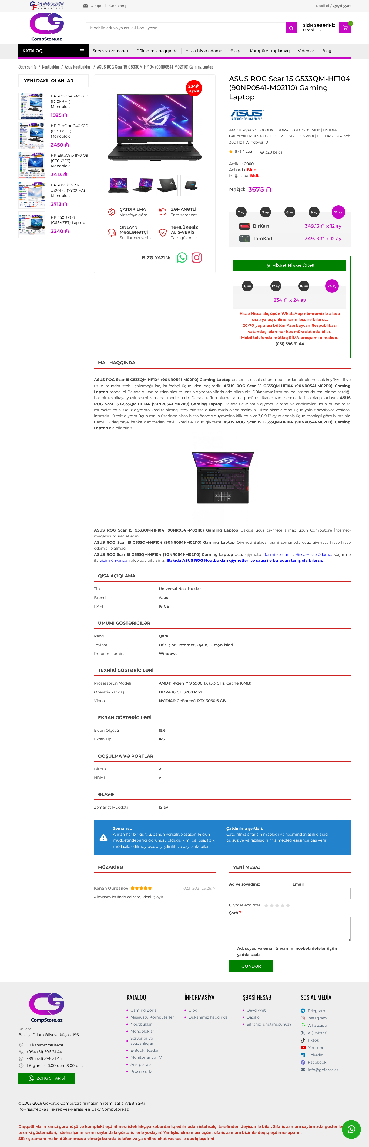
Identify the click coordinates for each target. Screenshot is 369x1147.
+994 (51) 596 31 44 (44, 1051)
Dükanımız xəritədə (44, 1045)
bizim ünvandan (114, 560)
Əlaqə (95, 6)
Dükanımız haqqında (156, 50)
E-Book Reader (144, 1050)
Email (298, 884)
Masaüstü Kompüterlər (152, 1017)
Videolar (306, 50)
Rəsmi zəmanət (278, 554)
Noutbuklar (141, 1024)
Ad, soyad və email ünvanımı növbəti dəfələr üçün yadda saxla (287, 951)
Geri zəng (118, 6)
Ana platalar (141, 1064)
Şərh (235, 913)
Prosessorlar (142, 1071)
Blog (326, 50)
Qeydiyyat (256, 1010)
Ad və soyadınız (244, 884)
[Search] (291, 27)
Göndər (251, 966)
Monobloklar (142, 1031)
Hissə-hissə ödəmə (204, 50)
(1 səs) (247, 152)
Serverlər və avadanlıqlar (141, 1041)
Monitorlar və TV (146, 1057)
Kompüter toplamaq (270, 50)
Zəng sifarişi (51, 1078)
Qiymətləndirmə (244, 905)
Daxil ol (254, 1017)
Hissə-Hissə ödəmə (313, 554)
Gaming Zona (143, 1010)
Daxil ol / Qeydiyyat (333, 6)
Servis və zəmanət (110, 50)
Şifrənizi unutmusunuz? (269, 1024)
